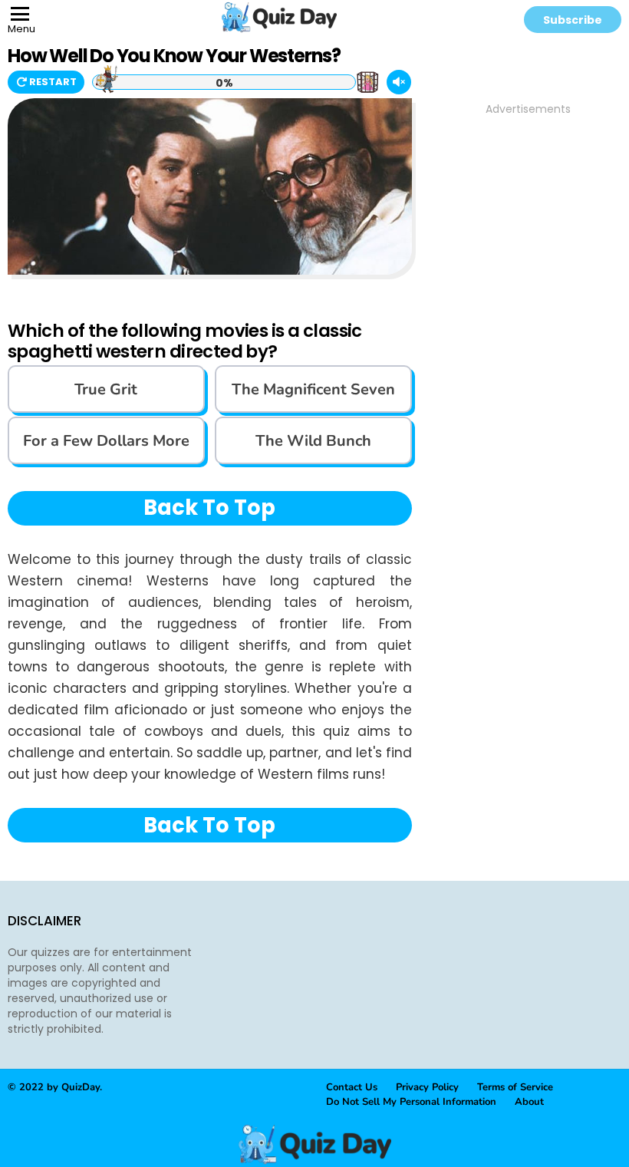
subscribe (572, 20)
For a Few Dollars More (106, 441)
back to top (209, 508)
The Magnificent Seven (313, 389)
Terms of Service (515, 1087)
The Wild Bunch (313, 441)
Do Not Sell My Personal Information (411, 1102)
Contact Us (351, 1087)
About (529, 1102)
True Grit (105, 389)
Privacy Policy (427, 1087)
